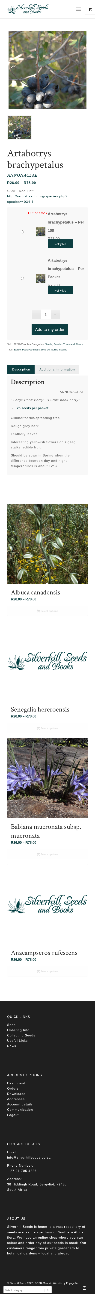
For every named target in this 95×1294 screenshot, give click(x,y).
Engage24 (71, 1283)
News (11, 1046)
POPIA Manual (43, 1283)
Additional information (57, 369)
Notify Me (60, 244)
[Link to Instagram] (84, 1289)
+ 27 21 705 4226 (22, 1171)
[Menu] (78, 9)
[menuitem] (80, 9)
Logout (13, 1115)
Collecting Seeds (21, 1035)
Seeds (48, 344)
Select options (49, 611)
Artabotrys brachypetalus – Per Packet (66, 268)
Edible (17, 349)
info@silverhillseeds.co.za (29, 1157)
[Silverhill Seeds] (39, 9)
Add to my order (50, 329)
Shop (11, 1025)
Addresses (16, 1099)
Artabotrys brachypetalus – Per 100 (66, 222)
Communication (20, 1109)
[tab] (21, 369)
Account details (20, 1104)
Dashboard (16, 1083)
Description (21, 369)
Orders (13, 1088)
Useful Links (17, 1040)
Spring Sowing (59, 349)
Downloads (16, 1094)
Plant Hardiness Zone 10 (36, 349)
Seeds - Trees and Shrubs (68, 344)
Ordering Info (18, 1030)
